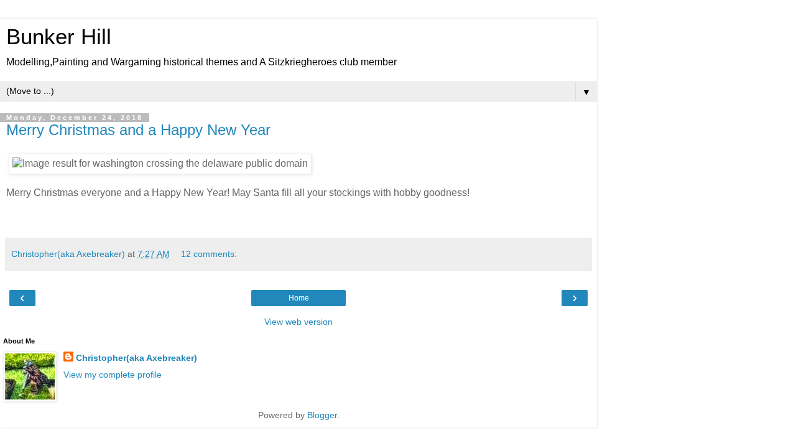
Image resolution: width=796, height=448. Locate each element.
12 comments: (209, 254)
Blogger (322, 415)
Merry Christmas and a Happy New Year (138, 129)
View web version (298, 322)
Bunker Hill (58, 37)
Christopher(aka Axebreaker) (136, 358)
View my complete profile (112, 375)
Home (299, 298)
